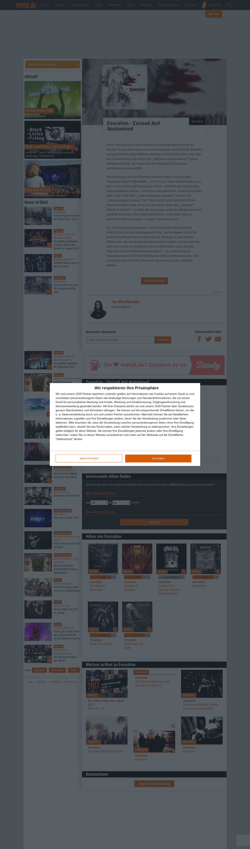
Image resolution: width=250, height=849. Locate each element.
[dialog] (125, 424)
